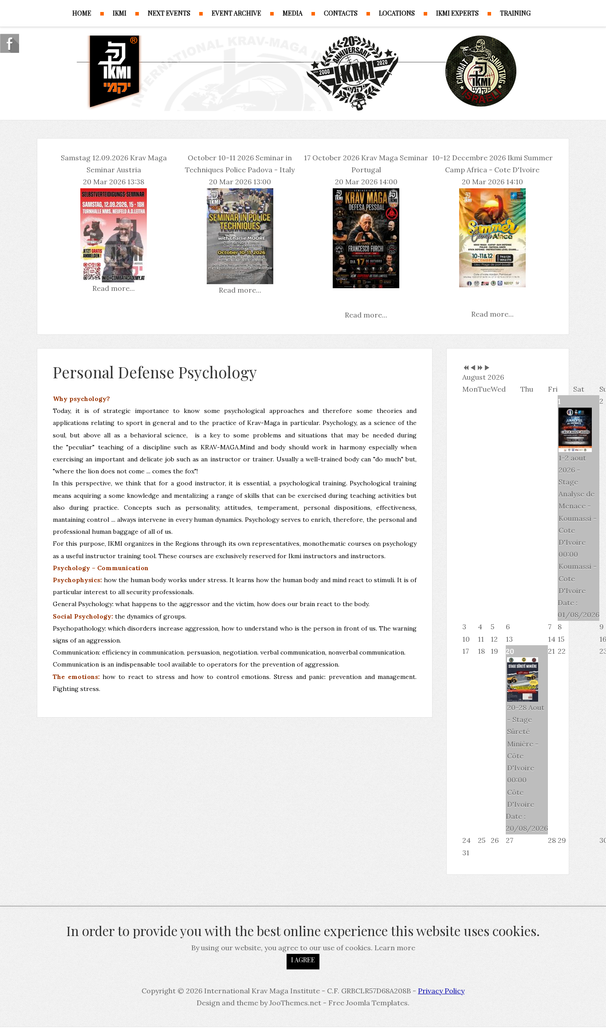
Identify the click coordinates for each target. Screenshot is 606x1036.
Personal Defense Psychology (155, 371)
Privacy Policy (441, 990)
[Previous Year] (465, 368)
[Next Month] (487, 368)
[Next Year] (480, 368)
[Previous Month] (472, 368)
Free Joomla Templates (368, 1002)
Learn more (394, 947)
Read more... (113, 288)
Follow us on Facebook (9, 43)
